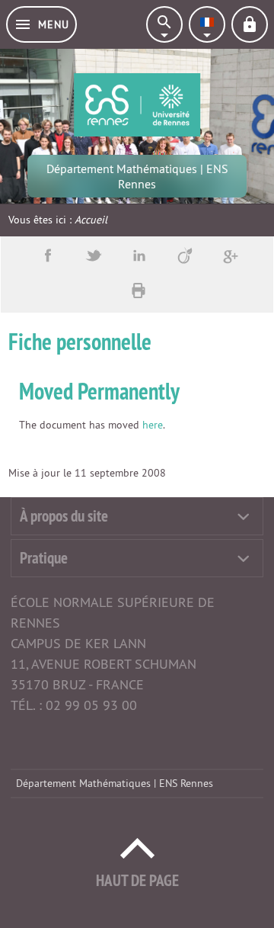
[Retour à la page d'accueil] (137, 104)
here (152, 425)
